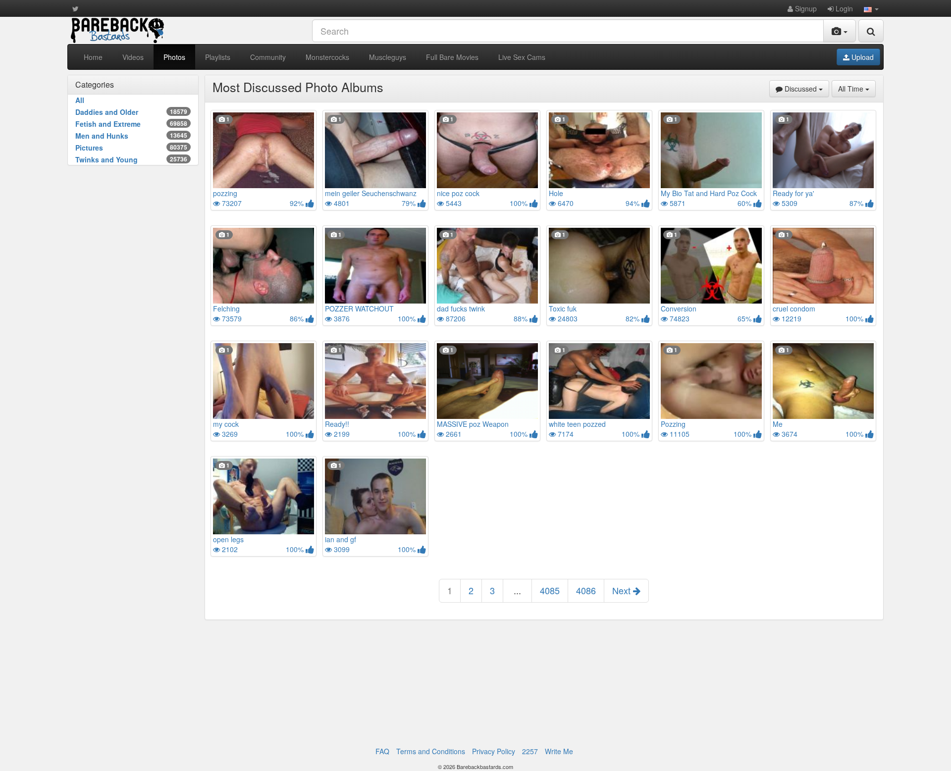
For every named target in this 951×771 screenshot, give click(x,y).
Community (268, 57)
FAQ (382, 751)
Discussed (806, 88)
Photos (174, 57)
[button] (871, 8)
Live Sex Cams (521, 57)
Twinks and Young (131, 159)
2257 (530, 751)
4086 (586, 590)
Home (93, 57)
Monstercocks (327, 57)
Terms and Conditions (430, 751)
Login (843, 8)
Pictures (131, 148)
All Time (857, 88)
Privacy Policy (493, 751)
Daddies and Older (131, 112)
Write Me (559, 751)
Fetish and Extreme (131, 124)
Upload (861, 57)
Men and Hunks (131, 136)
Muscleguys (387, 57)
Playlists (217, 57)
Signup (805, 8)
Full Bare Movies (452, 57)
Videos (133, 57)
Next (622, 590)
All (79, 100)
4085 (550, 590)
